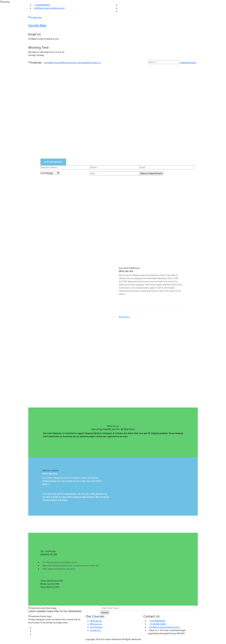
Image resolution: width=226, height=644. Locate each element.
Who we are (55, 62)
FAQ (88, 62)
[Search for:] (163, 62)
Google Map (37, 25)
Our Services (79, 62)
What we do (67, 62)
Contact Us (95, 62)
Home (47, 62)
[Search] (181, 62)
